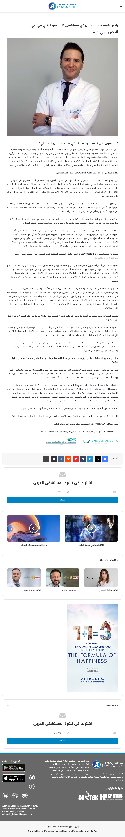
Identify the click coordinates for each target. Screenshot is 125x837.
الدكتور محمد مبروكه (70, 590)
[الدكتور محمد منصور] (24, 577)
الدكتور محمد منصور (32, 590)
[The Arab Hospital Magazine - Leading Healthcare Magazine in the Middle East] (62, 6)
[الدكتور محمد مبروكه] (63, 577)
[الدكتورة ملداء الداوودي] (101, 577)
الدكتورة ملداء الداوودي (108, 590)
